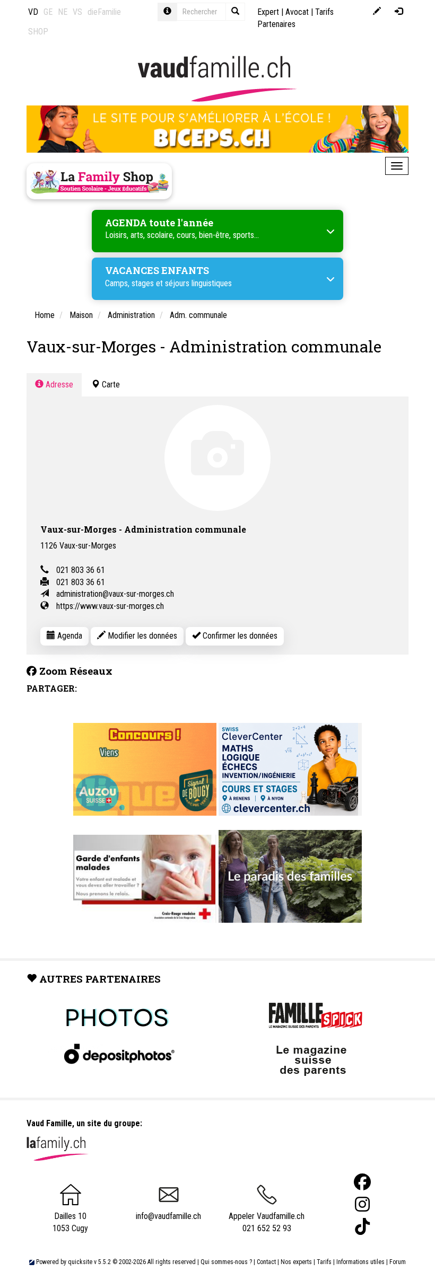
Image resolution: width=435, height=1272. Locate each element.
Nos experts (296, 1262)
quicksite (80, 1262)
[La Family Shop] (99, 181)
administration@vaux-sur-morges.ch (115, 594)
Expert (268, 12)
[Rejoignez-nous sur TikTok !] (362, 1227)
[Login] (398, 12)
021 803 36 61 (80, 570)
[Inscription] (377, 12)
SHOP (38, 31)
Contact (266, 1262)
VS (77, 12)
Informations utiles (360, 1262)
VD (33, 12)
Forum (397, 1262)
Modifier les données (141, 636)
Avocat (297, 12)
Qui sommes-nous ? (226, 1262)
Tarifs (324, 1262)
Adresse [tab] (58, 384)
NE (62, 12)
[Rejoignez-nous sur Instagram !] (362, 1204)
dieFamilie (104, 12)
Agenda (68, 636)
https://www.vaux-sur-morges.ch (110, 606)
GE (48, 12)
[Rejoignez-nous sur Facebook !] (362, 1182)
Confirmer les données (239, 636)
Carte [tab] (110, 384)
